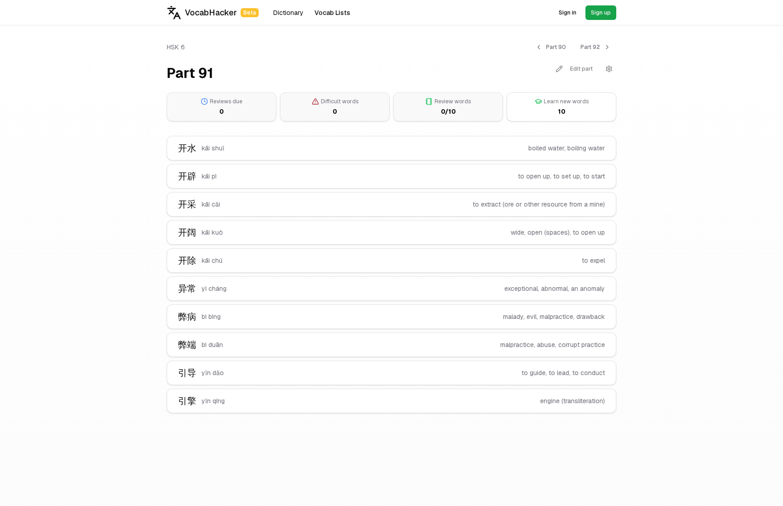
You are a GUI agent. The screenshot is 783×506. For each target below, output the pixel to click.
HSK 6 (176, 47)
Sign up (601, 12)
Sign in (567, 12)
